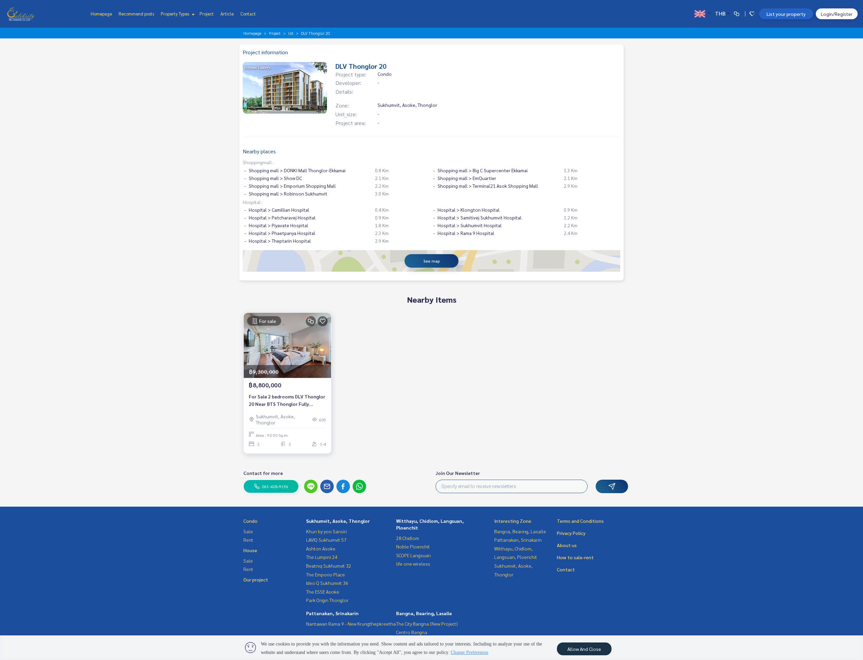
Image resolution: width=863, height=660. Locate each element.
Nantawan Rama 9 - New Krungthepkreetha (351, 624)
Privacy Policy (571, 533)
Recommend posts (136, 14)
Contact (248, 14)
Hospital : (253, 202)
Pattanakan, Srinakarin (332, 613)
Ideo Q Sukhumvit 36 (327, 583)
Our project (255, 579)
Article (227, 14)
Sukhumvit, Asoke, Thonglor (338, 521)
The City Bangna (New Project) (427, 624)
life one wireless (413, 564)
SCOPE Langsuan (413, 555)
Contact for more (263, 473)
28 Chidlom (407, 538)
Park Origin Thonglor (327, 600)
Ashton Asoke (320, 548)
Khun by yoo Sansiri (326, 531)
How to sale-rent (575, 557)
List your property (786, 14)
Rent (248, 540)
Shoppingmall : (258, 162)
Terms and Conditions (580, 521)
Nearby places (259, 151)
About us (567, 545)
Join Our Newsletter (458, 473)
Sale (248, 531)
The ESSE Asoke (322, 592)
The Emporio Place (325, 574)
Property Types (175, 14)
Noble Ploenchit (413, 546)
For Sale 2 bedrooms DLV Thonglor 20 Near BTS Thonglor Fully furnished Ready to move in (287, 400)
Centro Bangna (411, 632)
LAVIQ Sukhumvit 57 (326, 540)
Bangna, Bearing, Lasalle (424, 613)
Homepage (101, 14)
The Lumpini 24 (321, 557)
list (290, 33)
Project (207, 14)
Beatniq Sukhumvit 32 (328, 566)
